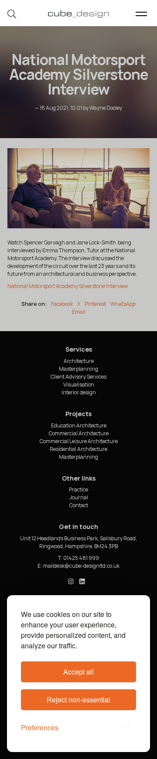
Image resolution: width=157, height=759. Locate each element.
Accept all (78, 672)
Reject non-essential (78, 700)
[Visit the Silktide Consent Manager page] (125, 727)
